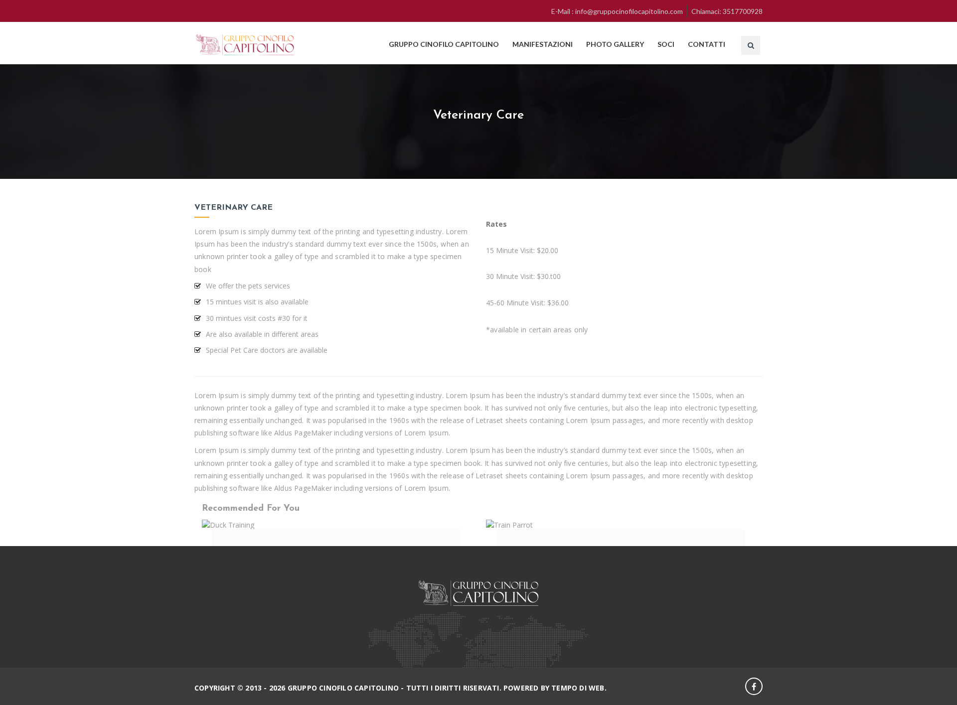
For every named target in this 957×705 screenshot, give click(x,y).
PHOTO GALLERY (615, 44)
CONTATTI (706, 44)
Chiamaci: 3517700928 (727, 11)
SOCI (665, 44)
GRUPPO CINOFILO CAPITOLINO (444, 44)
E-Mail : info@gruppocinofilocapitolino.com (617, 11)
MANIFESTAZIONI (542, 44)
